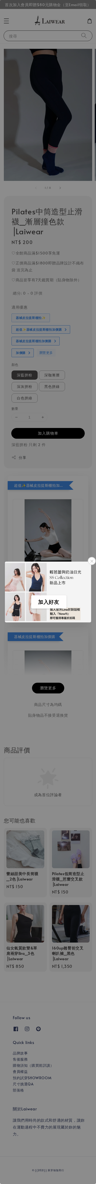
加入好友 (48, 602)
